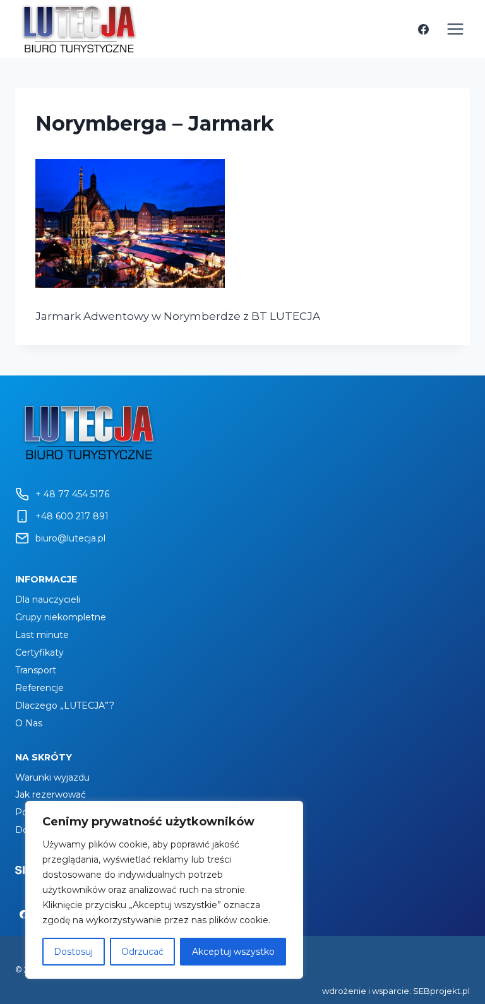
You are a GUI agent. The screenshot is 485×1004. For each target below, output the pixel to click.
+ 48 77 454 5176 (72, 494)
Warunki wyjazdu (52, 777)
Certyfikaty (39, 652)
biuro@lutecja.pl (70, 538)
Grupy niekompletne (60, 617)
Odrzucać (142, 951)
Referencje (39, 688)
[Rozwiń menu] (455, 29)
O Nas (28, 723)
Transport (35, 670)
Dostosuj (73, 951)
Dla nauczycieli (47, 599)
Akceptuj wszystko (233, 951)
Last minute (42, 635)
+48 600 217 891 (72, 516)
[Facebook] (423, 29)
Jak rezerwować (50, 794)
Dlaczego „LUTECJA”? (64, 705)
